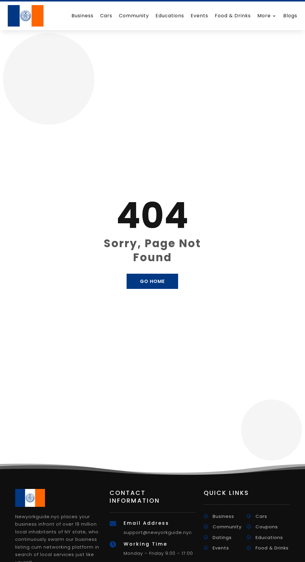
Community (134, 15)
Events (199, 15)
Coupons (267, 527)
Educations (169, 15)
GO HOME (152, 281)
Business (82, 15)
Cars (106, 15)
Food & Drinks (233, 15)
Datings (222, 537)
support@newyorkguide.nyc (158, 532)
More (264, 15)
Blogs (290, 15)
